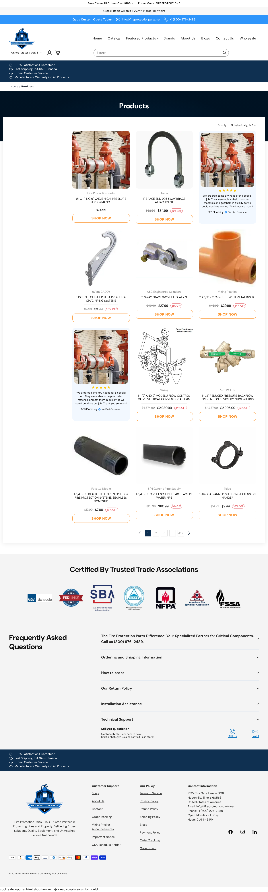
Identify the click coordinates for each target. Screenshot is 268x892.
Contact (97, 809)
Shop (95, 793)
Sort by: (222, 125)
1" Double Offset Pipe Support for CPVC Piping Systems (101, 298)
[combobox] (161, 52)
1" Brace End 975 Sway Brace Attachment (164, 200)
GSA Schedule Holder (106, 845)
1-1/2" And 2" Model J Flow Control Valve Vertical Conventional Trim (164, 397)
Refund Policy (149, 809)
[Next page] (189, 533)
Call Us (232, 736)
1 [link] (147, 533)
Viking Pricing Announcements (103, 827)
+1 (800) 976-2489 (182, 19)
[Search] (225, 52)
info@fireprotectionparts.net (141, 19)
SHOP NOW (101, 218)
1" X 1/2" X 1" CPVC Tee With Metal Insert (227, 297)
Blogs (143, 825)
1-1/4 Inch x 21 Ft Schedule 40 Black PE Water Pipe (164, 495)
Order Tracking (102, 817)
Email (255, 736)
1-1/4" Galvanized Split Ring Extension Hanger (227, 495)
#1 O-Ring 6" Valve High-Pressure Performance (101, 200)
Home (14, 86)
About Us (98, 801)
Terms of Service (151, 793)
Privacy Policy (149, 801)
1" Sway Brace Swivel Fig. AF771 (164, 297)
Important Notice (103, 837)
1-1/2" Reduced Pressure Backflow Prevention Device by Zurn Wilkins (227, 397)
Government (148, 848)
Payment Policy (150, 832)
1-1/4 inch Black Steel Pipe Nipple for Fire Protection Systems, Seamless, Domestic (101, 497)
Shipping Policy (150, 817)
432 (180, 533)
